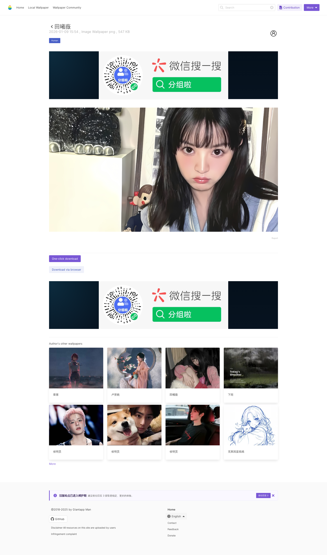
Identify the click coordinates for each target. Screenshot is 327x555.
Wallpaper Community (67, 7)
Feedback (173, 529)
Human (54, 40)
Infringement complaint (64, 533)
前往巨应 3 (263, 495)
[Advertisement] (163, 124)
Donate (172, 535)
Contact (172, 522)
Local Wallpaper (38, 7)
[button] (312, 7)
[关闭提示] (273, 495)
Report (275, 238)
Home (20, 7)
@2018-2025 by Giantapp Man (71, 509)
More (52, 463)
